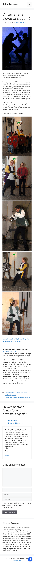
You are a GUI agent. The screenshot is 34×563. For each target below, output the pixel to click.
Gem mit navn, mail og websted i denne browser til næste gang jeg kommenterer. (17, 505)
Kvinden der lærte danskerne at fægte (17, 397)
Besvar (7, 455)
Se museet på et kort (9, 351)
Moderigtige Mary (10, 395)
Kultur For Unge (10, 4)
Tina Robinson (12, 420)
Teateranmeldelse (21, 392)
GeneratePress (17, 560)
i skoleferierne (9, 392)
